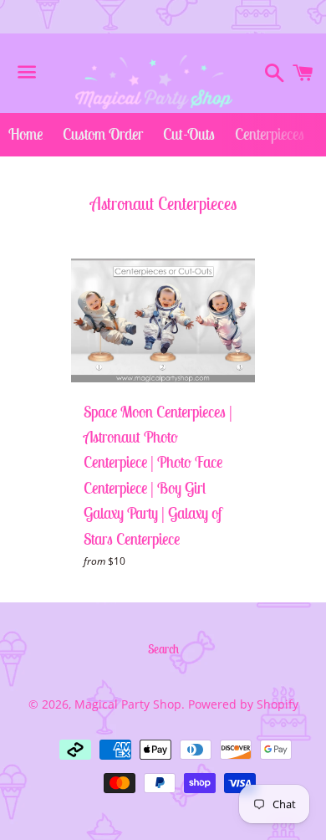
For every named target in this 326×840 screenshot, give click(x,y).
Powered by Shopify (243, 704)
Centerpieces (269, 134)
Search (163, 649)
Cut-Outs (189, 134)
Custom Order (103, 134)
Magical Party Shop (127, 704)
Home (25, 134)
